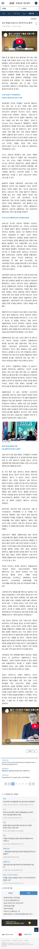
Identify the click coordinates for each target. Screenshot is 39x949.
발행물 (4, 8)
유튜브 (20, 934)
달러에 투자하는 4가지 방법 (12, 898)
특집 (3, 14)
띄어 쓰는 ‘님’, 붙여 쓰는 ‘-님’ (12, 911)
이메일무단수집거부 (17, 940)
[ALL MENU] (3, 3)
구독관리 (33, 19)
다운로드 (36, 23)
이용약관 (26, 940)
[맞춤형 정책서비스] (19, 922)
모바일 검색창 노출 (36, 3)
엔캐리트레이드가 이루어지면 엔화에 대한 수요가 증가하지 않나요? (19, 914)
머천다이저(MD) (8, 909)
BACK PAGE (5, 783)
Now (24, 14)
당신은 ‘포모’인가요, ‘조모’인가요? (13, 903)
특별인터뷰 (16, 14)
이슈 (9, 14)
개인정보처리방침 (6, 940)
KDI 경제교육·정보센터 (19, 3)
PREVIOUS (9, 783)
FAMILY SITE (27, 934)
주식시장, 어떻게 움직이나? (12, 900)
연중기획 (31, 14)
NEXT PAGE (33, 783)
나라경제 (23, 8)
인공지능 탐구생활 (9, 906)
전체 (28, 893)
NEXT (29, 783)
